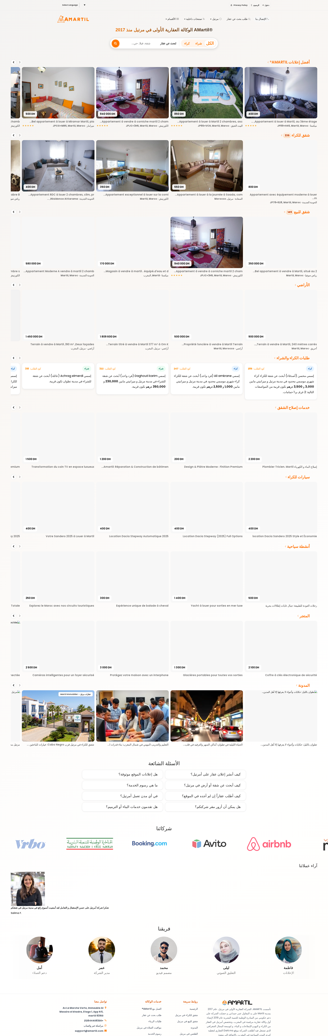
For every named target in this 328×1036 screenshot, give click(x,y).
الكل (210, 43)
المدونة (194, 1027)
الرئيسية (194, 1009)
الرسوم (256, 5)
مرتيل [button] (215, 19)
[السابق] (20, 62)
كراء (187, 43)
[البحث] (116, 43)
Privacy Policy (240, 5)
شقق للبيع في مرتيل (187, 1021)
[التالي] (13, 62)
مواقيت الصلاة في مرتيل (149, 1027)
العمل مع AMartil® (151, 1009)
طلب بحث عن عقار (237, 19)
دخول (267, 5)
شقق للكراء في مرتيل (186, 1015)
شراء (198, 43)
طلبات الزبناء (154, 1021)
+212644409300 (93, 1020)
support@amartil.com (89, 1031)
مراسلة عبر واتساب (93, 1025)
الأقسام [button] (172, 19)
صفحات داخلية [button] (194, 19)
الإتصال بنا (260, 19)
